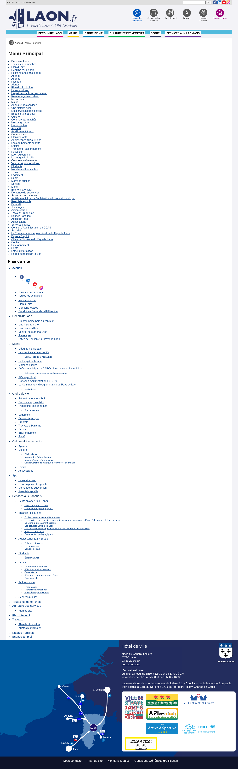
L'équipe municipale (22, 70)
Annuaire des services (24, 105)
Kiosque (16, 81)
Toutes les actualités (30, 295)
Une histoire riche (21, 108)
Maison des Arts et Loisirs (37, 457)
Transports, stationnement (26, 148)
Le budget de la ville (22, 157)
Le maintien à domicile (35, 566)
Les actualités (19, 125)
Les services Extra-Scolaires (38, 525)
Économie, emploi (21, 189)
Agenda (15, 75)
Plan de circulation (22, 87)
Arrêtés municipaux (22, 131)
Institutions (29, 389)
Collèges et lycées (33, 543)
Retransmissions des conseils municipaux (45, 373)
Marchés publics (20, 181)
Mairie (73, 33)
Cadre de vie (94, 33)
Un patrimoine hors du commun (29, 93)
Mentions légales (28, 307)
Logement (17, 175)
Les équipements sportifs (25, 143)
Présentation (30, 587)
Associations (18, 221)
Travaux (16, 172)
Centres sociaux (32, 548)
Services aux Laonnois (183, 33)
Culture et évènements (127, 33)
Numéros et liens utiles (24, 169)
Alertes (15, 84)
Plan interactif (19, 137)
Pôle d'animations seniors (37, 569)
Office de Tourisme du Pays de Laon (32, 239)
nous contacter (131, 664)
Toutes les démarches (23, 64)
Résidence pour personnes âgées (41, 575)
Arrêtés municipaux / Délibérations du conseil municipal (43, 198)
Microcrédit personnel (35, 589)
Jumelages (17, 207)
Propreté (16, 204)
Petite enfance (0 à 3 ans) (26, 73)
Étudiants (16, 166)
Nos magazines (20, 122)
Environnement (20, 245)
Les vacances (31, 546)
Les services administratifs (26, 110)
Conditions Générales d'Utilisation (38, 311)
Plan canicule (31, 578)
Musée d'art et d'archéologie (39, 460)
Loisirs (15, 145)
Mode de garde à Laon (36, 505)
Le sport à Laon (20, 90)
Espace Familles (21, 216)
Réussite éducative (34, 531)
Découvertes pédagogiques (38, 508)
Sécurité (16, 230)
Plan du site (18, 67)
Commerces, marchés (23, 119)
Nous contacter (27, 300)
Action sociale (19, 210)
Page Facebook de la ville (26, 253)
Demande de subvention (25, 192)
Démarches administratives (38, 356)
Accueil (19, 43)
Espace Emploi (20, 236)
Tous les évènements (30, 292)
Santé (14, 248)
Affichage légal (19, 218)
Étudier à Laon (32, 557)
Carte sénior (30, 572)
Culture (15, 116)
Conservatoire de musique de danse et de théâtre (49, 462)
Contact (15, 242)
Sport (155, 33)
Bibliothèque (30, 454)
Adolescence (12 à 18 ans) (26, 140)
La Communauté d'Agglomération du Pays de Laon (40, 233)
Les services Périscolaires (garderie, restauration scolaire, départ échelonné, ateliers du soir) (72, 520)
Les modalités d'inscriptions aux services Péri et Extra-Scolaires (57, 528)
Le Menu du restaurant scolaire (40, 523)
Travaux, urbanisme (22, 213)
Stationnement (31, 410)
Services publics (20, 224)
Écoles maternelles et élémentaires (42, 517)
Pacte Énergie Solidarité (36, 592)
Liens (14, 186)
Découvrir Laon (50, 33)
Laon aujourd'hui (21, 154)
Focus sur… (18, 151)
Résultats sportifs (21, 201)
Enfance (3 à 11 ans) (23, 113)
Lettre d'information (22, 251)
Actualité (16, 128)
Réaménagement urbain (25, 96)
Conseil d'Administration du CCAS (31, 227)
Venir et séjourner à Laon (25, 163)
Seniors (15, 183)
